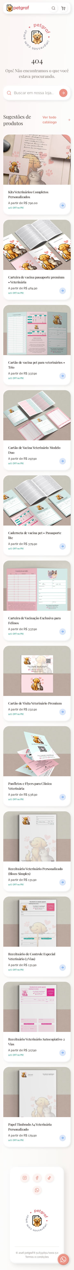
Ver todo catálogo (50, 119)
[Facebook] (37, 1177)
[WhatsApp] (37, 1190)
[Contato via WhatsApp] (63, 1259)
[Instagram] (24, 1177)
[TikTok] (49, 1177)
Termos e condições (37, 1257)
